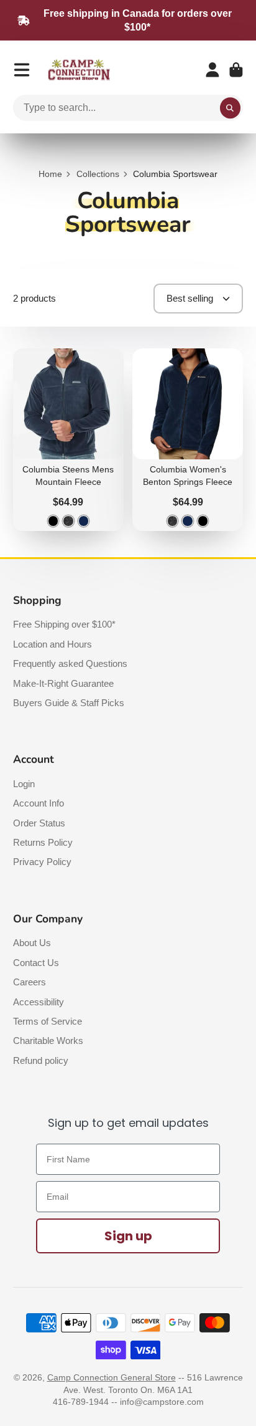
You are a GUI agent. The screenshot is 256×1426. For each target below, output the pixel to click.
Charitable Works (48, 1040)
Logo (79, 70)
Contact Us (36, 962)
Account (212, 69)
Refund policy (40, 1060)
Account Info (38, 803)
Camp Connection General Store (111, 1377)
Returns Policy (43, 842)
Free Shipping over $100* (64, 624)
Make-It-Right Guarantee (63, 683)
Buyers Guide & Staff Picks (68, 702)
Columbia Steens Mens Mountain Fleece (68, 439)
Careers (29, 982)
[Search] (230, 107)
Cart (236, 69)
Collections (97, 174)
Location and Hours (52, 644)
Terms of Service (47, 1021)
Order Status (39, 823)
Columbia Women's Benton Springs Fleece (187, 439)
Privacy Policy (42, 861)
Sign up (128, 1236)
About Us (32, 942)
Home (50, 174)
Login (24, 783)
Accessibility (38, 1002)
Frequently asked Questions (70, 663)
